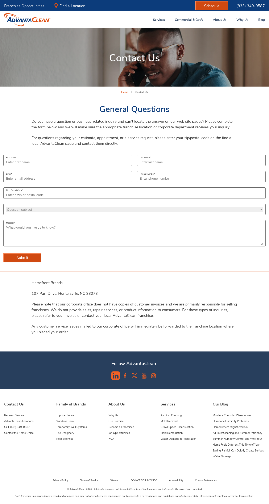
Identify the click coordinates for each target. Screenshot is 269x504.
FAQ (111, 438)
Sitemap (114, 480)
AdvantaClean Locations (18, 421)
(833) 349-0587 (250, 5)
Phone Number (147, 173)
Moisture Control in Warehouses (232, 415)
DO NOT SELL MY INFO (144, 480)
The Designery (65, 432)
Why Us (113, 415)
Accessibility (176, 480)
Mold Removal (169, 421)
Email (8, 173)
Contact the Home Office (19, 432)
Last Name (145, 157)
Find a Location (72, 5)
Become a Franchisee (121, 427)
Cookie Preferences (206, 480)
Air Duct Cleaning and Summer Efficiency (237, 432)
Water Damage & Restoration (178, 438)
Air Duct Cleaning (171, 415)
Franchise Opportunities (24, 5)
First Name (11, 157)
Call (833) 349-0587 (17, 427)
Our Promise (116, 421)
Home (124, 91)
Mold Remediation (172, 432)
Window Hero (65, 421)
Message (10, 222)
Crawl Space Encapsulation (177, 427)
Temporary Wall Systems (71, 427)
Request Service (14, 415)
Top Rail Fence (65, 415)
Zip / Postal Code (14, 190)
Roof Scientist (64, 438)
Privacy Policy (60, 480)
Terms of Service (89, 480)
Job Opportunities (119, 432)
